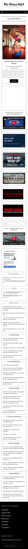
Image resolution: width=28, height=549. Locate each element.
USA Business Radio (14, 361)
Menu (25, 12)
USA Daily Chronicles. (14, 416)
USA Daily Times (14, 388)
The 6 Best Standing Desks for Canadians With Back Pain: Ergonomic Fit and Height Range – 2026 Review (13, 453)
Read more (14, 81)
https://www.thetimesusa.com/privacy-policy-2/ (11, 539)
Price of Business (14, 443)
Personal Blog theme (14, 547)
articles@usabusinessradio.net (13, 292)
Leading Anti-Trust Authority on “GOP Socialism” (14, 347)
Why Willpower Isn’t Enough (9, 434)
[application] (14, 123)
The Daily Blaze (14, 334)
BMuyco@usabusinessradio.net (10, 295)
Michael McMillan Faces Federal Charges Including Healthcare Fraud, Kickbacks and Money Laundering (14, 308)
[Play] (4, 127)
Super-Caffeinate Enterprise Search (11, 365)
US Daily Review (14, 473)
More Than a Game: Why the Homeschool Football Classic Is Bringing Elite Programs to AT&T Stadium (13, 496)
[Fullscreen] (23, 127)
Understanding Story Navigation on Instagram (13, 491)
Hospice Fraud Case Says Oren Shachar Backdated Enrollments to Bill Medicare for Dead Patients (14, 324)
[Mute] (21, 127)
